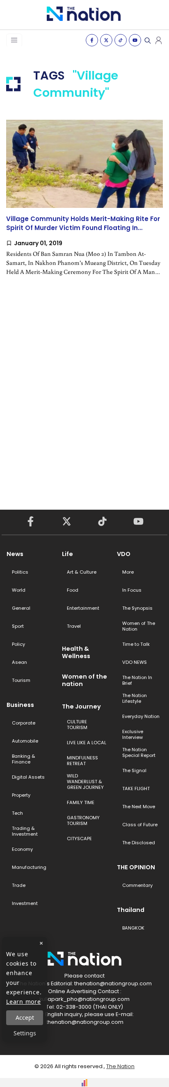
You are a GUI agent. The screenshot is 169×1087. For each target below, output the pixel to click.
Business (20, 705)
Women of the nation (84, 680)
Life (67, 554)
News (15, 554)
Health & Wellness (76, 652)
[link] (84, 204)
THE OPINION (136, 867)
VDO (123, 554)
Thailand (130, 910)
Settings (25, 1033)
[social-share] (92, 40)
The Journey (81, 706)
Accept (25, 1017)
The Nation (120, 1066)
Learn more (23, 1001)
